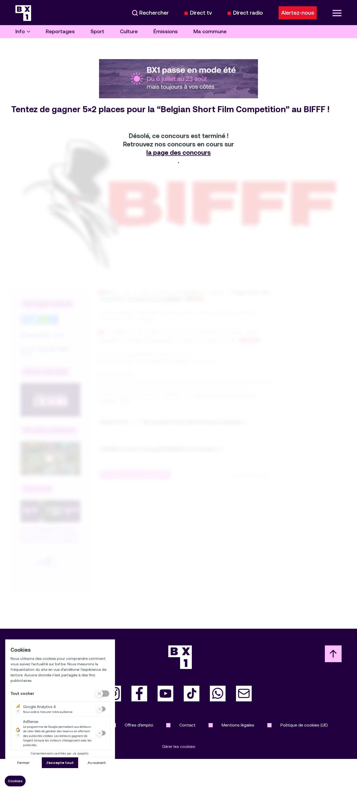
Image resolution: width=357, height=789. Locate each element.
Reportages (60, 31)
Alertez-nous (297, 13)
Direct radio (248, 13)
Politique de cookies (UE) (304, 725)
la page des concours (178, 153)
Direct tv (201, 13)
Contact (187, 725)
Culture (129, 31)
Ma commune (210, 31)
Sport (97, 31)
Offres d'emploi (139, 725)
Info (20, 31)
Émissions (165, 31)
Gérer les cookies (178, 746)
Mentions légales (238, 725)
